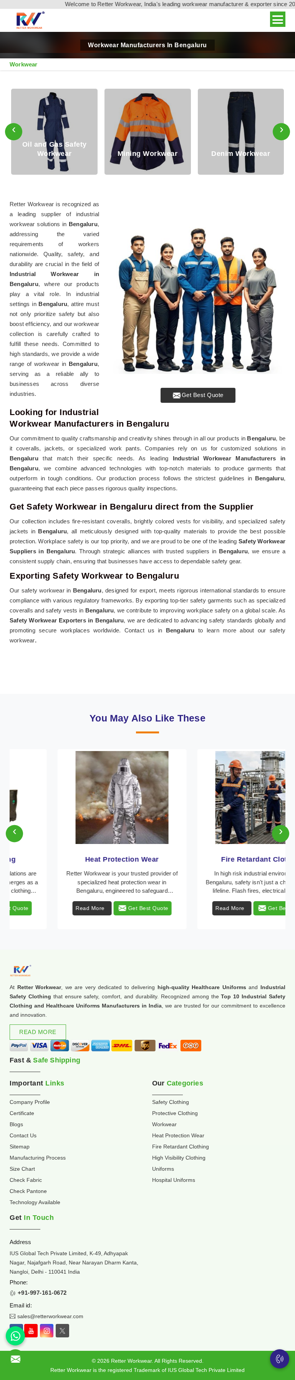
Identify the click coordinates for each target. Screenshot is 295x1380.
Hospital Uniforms (173, 1180)
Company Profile (30, 1102)
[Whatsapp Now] (15, 1335)
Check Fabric (26, 1180)
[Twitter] (62, 1330)
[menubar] (277, 19)
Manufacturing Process (38, 1158)
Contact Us (23, 1135)
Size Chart (22, 1169)
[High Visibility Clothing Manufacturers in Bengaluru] (217, 797)
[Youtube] (31, 1330)
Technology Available (35, 1202)
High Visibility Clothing (217, 859)
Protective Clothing (175, 1113)
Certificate (22, 1113)
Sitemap (20, 1146)
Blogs (16, 1124)
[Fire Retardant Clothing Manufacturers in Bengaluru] (77, 797)
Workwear (164, 1124)
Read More (45, 908)
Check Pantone (28, 1191)
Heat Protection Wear (178, 1135)
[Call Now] (279, 1358)
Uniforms (163, 1169)
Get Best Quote (203, 395)
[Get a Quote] (15, 1358)
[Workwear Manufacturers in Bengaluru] (198, 286)
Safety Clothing (170, 1102)
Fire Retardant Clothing (77, 859)
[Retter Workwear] (30, 21)
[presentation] (13, 132)
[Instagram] (46, 1330)
